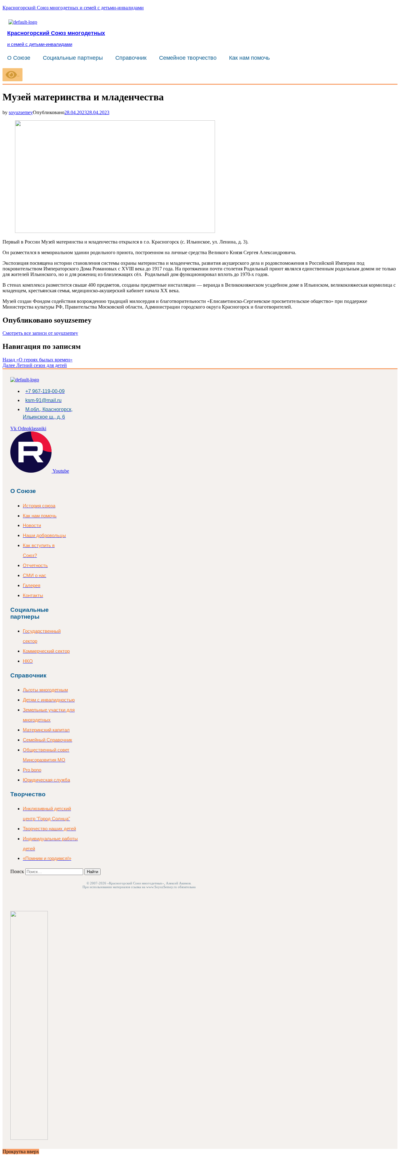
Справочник (131, 58)
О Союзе (18, 58)
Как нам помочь (249, 58)
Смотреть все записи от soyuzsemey (40, 333)
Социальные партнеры (73, 58)
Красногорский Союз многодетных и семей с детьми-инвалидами (73, 7)
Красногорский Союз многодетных (56, 33)
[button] (20, 58)
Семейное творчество (188, 58)
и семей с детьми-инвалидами (39, 44)
